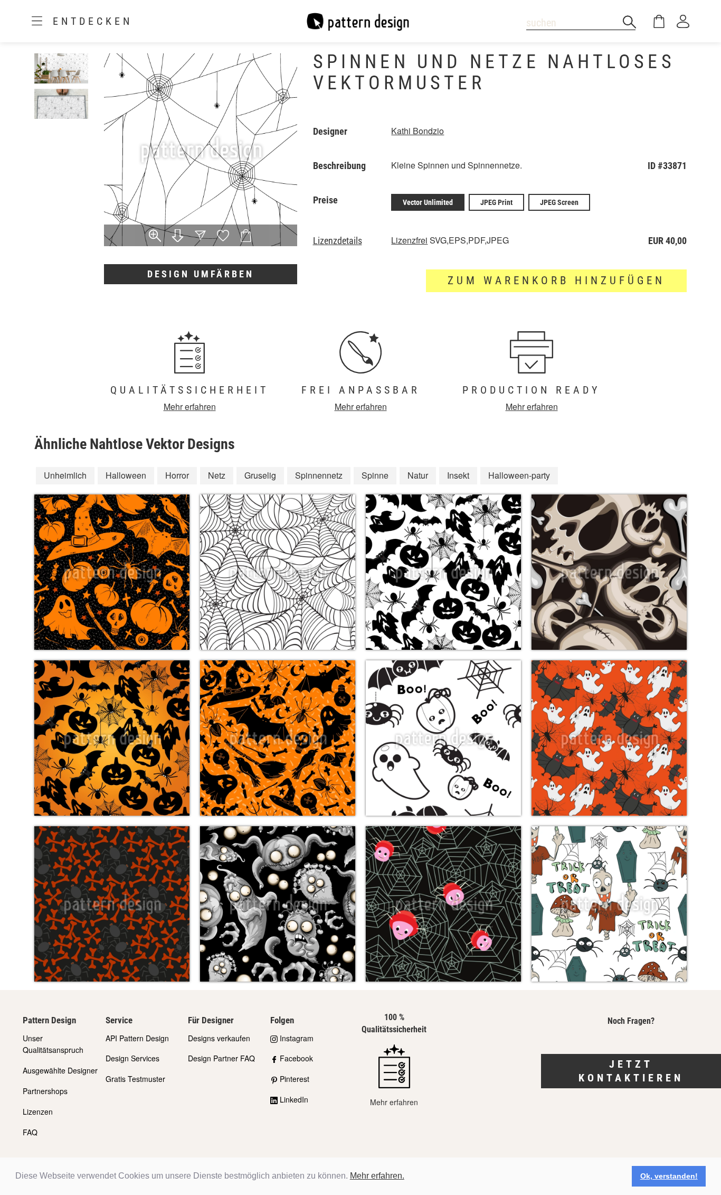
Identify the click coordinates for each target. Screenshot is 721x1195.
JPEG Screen (559, 202)
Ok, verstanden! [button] (669, 1176)
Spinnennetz (319, 475)
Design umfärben (200, 273)
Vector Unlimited (428, 202)
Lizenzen (38, 1111)
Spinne (375, 475)
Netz (216, 475)
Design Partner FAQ (221, 1058)
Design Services (132, 1058)
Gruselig (260, 475)
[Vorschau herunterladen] (178, 237)
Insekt (458, 475)
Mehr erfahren (190, 406)
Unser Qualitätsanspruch (53, 1044)
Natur (417, 475)
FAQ (30, 1132)
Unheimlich (65, 475)
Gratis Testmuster (135, 1078)
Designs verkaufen (219, 1038)
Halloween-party (519, 475)
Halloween (126, 475)
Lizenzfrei (409, 240)
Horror (177, 475)
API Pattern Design (137, 1038)
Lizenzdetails (337, 241)
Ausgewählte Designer (60, 1070)
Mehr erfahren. (377, 1175)
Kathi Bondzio (417, 131)
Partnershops (45, 1091)
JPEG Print (496, 202)
